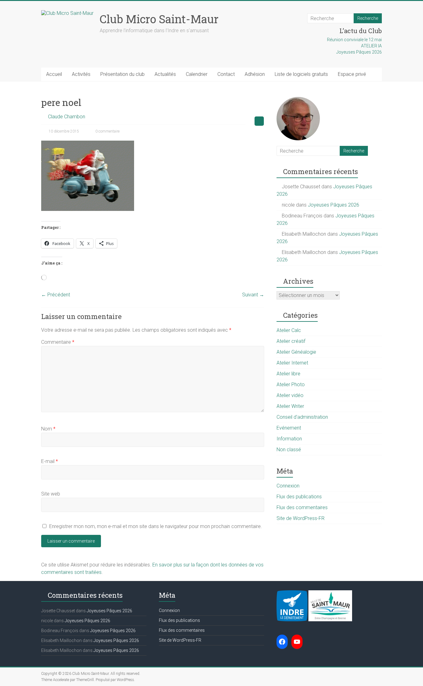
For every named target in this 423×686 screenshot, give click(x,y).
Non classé (289, 449)
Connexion (288, 486)
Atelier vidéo (290, 395)
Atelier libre (288, 374)
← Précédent (55, 295)
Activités (81, 74)
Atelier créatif (291, 341)
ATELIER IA (371, 45)
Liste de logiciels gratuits (301, 74)
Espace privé (352, 74)
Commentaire (57, 342)
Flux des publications (299, 497)
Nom (48, 429)
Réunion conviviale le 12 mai (354, 39)
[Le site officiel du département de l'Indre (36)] (292, 593)
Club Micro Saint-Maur (159, 18)
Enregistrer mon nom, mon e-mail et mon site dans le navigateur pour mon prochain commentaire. (155, 526)
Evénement (289, 428)
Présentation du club (122, 74)
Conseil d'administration (302, 417)
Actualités (165, 74)
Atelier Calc (289, 330)
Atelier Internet (292, 363)
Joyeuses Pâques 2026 (359, 52)
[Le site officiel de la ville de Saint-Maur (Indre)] (330, 593)
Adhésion (255, 74)
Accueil (54, 74)
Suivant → (253, 295)
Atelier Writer (290, 406)
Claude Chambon (66, 117)
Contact (226, 74)
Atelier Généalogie (296, 352)
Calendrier (196, 74)
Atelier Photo (291, 384)
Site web (50, 494)
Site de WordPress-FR (301, 518)
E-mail (49, 461)
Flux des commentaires (302, 507)
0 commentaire (107, 131)
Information (289, 439)
